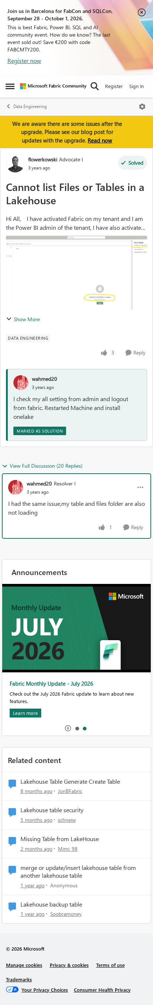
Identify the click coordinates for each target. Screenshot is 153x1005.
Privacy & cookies (69, 965)
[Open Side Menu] (10, 86)
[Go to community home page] (53, 86)
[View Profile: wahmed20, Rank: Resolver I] (15, 487)
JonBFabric (70, 790)
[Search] (94, 86)
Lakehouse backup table (51, 904)
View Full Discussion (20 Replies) (46, 465)
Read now (100, 140)
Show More (27, 319)
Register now (24, 60)
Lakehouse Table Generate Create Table (70, 781)
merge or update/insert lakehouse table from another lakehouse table (78, 871)
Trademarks (19, 979)
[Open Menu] (142, 106)
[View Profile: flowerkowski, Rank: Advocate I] (15, 163)
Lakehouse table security (52, 810)
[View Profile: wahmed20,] (20, 382)
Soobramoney (66, 913)
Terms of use (110, 965)
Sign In (136, 86)
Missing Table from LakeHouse (59, 839)
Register (114, 86)
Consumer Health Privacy (102, 989)
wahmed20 (44, 378)
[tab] (77, 728)
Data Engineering (30, 106)
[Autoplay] (68, 728)
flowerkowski (42, 159)
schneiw (67, 819)
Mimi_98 (68, 848)
